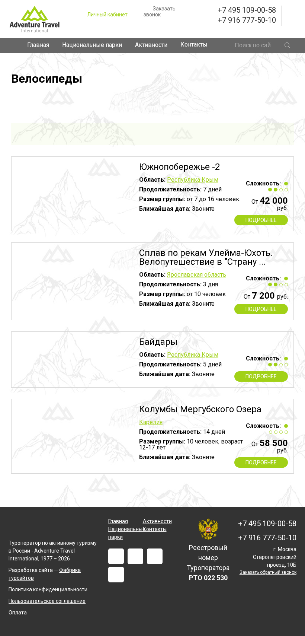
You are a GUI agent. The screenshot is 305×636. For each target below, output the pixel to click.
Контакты (194, 44)
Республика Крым (192, 179)
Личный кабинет (107, 14)
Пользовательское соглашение (47, 601)
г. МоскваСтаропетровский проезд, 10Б (274, 557)
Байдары (158, 342)
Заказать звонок (160, 12)
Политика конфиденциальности (48, 589)
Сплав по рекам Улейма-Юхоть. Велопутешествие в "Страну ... (206, 257)
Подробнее (261, 220)
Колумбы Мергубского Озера (200, 409)
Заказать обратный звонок (268, 572)
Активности (151, 44)
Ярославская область (196, 274)
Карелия (151, 422)
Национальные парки (92, 44)
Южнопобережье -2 (179, 167)
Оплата (18, 613)
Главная (38, 44)
